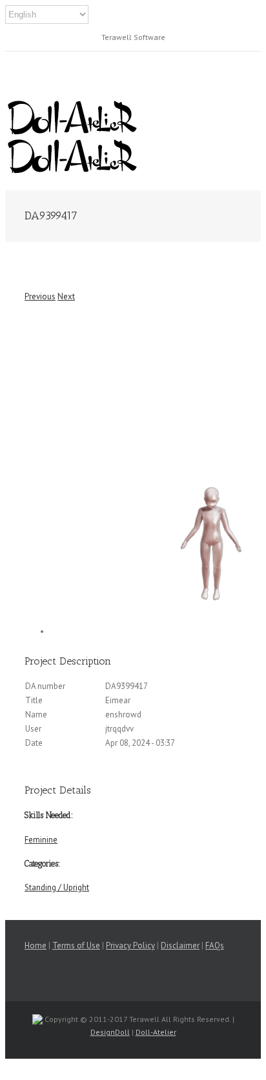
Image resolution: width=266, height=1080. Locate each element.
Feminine (41, 839)
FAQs (214, 945)
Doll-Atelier (156, 1032)
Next (66, 296)
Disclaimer (180, 945)
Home (35, 945)
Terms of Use (76, 945)
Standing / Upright (57, 887)
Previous (40, 296)
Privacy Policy (130, 945)
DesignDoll (110, 1032)
